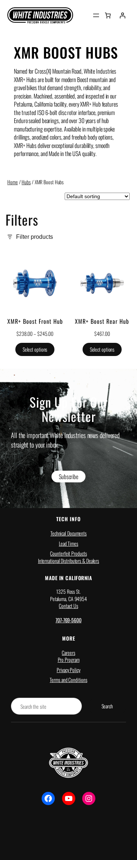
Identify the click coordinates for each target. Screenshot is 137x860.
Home (12, 182)
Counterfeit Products (68, 553)
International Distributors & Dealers (68, 560)
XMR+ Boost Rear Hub (102, 321)
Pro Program (69, 659)
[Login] (122, 15)
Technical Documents (68, 533)
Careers (68, 652)
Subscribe (68, 476)
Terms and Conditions (68, 679)
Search (107, 706)
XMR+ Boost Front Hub (35, 321)
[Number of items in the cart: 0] (107, 15)
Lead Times (68, 543)
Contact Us (68, 605)
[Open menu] (96, 15)
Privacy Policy (68, 670)
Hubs (26, 182)
